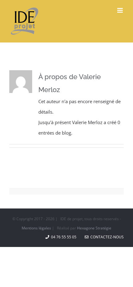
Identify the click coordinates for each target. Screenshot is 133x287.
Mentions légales (36, 228)
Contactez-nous (106, 237)
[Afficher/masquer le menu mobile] (120, 10)
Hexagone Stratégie (94, 228)
